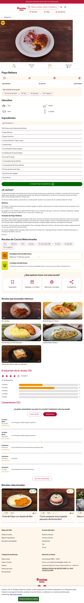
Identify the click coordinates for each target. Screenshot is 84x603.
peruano (31, 244)
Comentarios (78, 84)
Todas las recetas (7, 534)
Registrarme (50, 414)
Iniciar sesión (34, 414)
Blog (48, 12)
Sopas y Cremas (6, 562)
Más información (16, 594)
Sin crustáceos (47, 93)
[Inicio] (21, 9)
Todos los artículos (47, 534)
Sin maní (23, 93)
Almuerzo (14, 244)
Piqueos (4, 565)
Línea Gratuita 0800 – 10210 (51, 559)
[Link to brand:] (3, 23)
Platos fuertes (6, 559)
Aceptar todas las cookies (28, 599)
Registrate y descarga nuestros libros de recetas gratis (42, 1)
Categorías (7, 17)
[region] (42, 594)
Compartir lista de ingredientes (40, 184)
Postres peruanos (7, 568)
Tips (43, 544)
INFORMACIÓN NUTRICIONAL (21, 255)
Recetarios (61, 12)
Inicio (22, 244)
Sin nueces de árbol (11, 93)
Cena (5, 244)
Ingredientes (6, 84)
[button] (4, 78)
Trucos (44, 547)
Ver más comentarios (42, 479)
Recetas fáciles (6, 572)
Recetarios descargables (9, 541)
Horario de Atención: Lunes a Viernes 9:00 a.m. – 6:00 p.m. (60, 565)
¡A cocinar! (42, 84)
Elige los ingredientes (8, 538)
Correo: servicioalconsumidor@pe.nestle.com (56, 562)
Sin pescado (34, 93)
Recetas (34, 12)
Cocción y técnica (47, 538)
